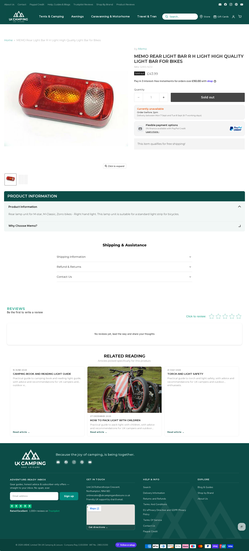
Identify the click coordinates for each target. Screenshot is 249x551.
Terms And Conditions (155, 504)
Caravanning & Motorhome (110, 16)
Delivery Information (154, 493)
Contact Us (149, 525)
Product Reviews (125, 4)
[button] (10, 179)
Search (147, 487)
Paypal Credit (37, 4)
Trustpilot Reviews (83, 4)
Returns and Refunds (154, 498)
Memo (142, 48)
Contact (22, 4)
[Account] (233, 17)
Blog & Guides (205, 487)
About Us (9, 4)
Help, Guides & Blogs (59, 4)
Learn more (152, 132)
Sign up (69, 496)
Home (8, 40)
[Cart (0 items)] (240, 17)
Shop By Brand (104, 4)
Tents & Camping (51, 16)
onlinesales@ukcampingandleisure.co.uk (108, 495)
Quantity (139, 89)
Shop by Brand (206, 493)
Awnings (77, 16)
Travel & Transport (150, 16)
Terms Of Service (152, 520)
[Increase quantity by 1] (163, 97)
